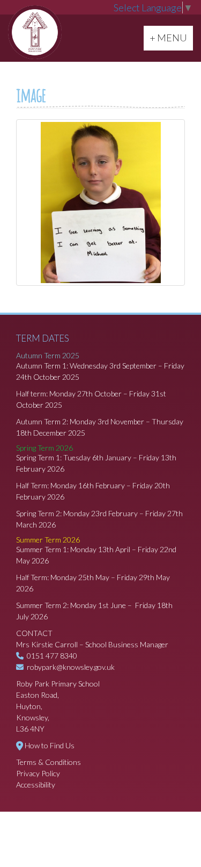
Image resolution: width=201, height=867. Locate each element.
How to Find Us (50, 745)
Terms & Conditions (48, 762)
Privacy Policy (38, 773)
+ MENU (171, 37)
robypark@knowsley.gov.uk (71, 666)
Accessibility (35, 784)
